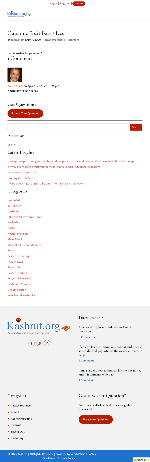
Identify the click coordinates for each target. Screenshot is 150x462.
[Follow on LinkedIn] (47, 343)
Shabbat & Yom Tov (20, 284)
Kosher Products (18, 233)
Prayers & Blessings (20, 278)
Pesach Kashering (19, 256)
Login (53, 3)
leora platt (18, 40)
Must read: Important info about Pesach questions (105, 329)
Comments (14, 200)
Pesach (12, 250)
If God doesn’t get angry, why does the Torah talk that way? (45, 183)
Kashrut (13, 228)
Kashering (14, 222)
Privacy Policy (66, 458)
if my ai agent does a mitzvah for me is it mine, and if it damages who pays (54, 167)
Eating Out (14, 205)
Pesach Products (53, 40)
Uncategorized (17, 290)
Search (136, 127)
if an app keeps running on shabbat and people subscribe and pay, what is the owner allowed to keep (71, 161)
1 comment (72, 40)
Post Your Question (95, 419)
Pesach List (15, 267)
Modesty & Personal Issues (24, 245)
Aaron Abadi (15, 86)
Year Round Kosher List (22, 295)
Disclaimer (49, 458)
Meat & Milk (15, 239)
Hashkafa (13, 211)
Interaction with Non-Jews (25, 217)
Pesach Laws (15, 262)
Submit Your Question (25, 113)
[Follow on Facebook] (32, 343)
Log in (11, 145)
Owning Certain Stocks (22, 178)
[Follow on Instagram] (39, 343)
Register (65, 3)
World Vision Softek (83, 454)
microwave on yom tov (22, 172)
